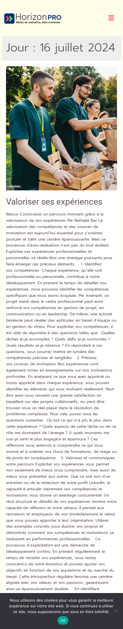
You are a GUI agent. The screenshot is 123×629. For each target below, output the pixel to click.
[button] (111, 18)
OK (63, 620)
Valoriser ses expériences (54, 202)
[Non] (116, 611)
